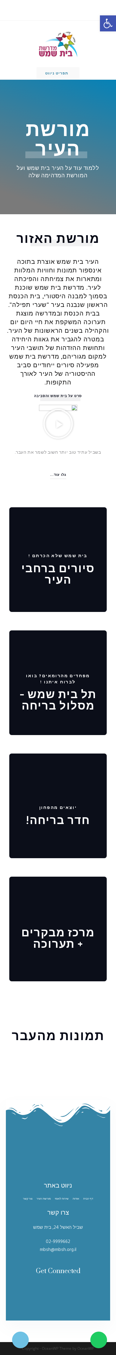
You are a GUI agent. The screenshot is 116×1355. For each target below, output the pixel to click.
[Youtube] (46, 1287)
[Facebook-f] (70, 1287)
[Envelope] (54, 1287)
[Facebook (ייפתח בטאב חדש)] (61, 9)
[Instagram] (62, 1287)
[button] (58, 396)
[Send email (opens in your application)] (53, 9)
